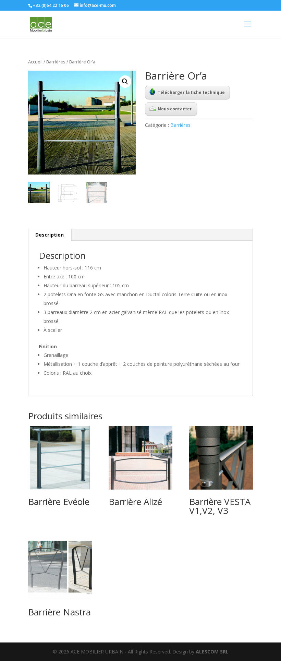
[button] (125, 81)
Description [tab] (49, 234)
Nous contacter (175, 109)
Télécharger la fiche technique (191, 92)
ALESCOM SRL (212, 651)
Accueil (35, 62)
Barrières (55, 62)
